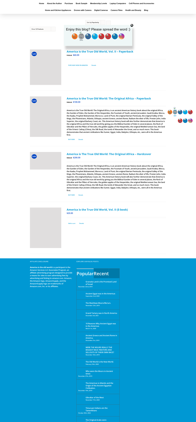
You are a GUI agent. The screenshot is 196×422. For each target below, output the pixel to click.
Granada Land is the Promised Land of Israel (101, 282)
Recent (101, 273)
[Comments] (114, 273)
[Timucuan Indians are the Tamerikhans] (81, 409)
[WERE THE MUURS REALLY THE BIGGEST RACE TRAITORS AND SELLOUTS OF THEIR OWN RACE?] (81, 350)
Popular (85, 273)
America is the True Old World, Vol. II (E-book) (97, 209)
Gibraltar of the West (95, 397)
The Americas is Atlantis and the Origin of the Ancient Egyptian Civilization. (99, 385)
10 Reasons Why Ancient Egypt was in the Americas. (101, 324)
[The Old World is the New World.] (81, 363)
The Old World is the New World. (100, 362)
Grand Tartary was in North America (101, 313)
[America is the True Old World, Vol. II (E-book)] (45, 228)
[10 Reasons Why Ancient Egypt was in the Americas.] (81, 325)
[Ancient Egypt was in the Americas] (81, 294)
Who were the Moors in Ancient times (99, 372)
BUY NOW (71, 139)
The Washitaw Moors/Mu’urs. (98, 303)
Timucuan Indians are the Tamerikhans (97, 409)
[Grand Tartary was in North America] (81, 315)
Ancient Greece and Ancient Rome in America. (101, 336)
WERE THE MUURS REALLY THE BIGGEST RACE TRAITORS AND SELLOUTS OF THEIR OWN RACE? (100, 350)
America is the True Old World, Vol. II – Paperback (100, 51)
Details (94, 65)
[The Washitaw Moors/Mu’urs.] (81, 304)
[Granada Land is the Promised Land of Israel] (81, 281)
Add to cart (71, 223)
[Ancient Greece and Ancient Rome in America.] (81, 337)
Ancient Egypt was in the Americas (100, 293)
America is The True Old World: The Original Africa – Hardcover (109, 154)
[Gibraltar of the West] (81, 399)
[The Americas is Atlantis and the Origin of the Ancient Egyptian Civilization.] (81, 385)
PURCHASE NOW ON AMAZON (78, 65)
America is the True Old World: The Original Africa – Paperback (109, 98)
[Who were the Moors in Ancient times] (81, 371)
